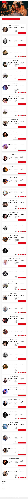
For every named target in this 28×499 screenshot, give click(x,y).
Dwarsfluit (17, 269)
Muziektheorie (16, 258)
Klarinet (16, 246)
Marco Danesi (12, 246)
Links (9, 483)
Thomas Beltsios (12, 328)
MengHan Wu (12, 376)
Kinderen (10, 41)
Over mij (16, 56)
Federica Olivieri (13, 154)
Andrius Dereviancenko (12, 434)
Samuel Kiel (12, 316)
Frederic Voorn (12, 305)
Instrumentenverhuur (11, 484)
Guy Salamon (12, 223)
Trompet (16, 37)
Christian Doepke (12, 142)
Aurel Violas (12, 339)
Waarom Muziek (4, 484)
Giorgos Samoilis (13, 177)
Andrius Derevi (10, 189)
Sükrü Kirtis (13, 48)
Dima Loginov (12, 422)
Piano (16, 60)
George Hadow (12, 235)
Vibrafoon (16, 387)
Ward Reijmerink (12, 166)
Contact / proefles (22, 56)
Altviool (15, 119)
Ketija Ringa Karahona (12, 269)
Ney (15, 48)
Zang (17, 25)
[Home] (4, 1)
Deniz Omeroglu (12, 60)
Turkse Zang (16, 96)
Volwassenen (10, 40)
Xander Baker (12, 200)
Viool (16, 177)
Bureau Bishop (11, 497)
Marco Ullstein (11, 387)
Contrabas (15, 316)
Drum (16, 223)
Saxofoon (17, 399)
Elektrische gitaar (18, 71)
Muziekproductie (16, 189)
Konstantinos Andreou (12, 469)
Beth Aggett (13, 130)
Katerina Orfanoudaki (12, 362)
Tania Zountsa (11, 458)
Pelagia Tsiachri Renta (13, 212)
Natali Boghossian (12, 25)
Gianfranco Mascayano (10, 71)
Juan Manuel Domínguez (12, 399)
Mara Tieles (12, 119)
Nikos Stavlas (12, 293)
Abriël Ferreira (12, 37)
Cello (16, 200)
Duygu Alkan (11, 96)
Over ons (3, 483)
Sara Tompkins (12, 83)
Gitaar (16, 166)
